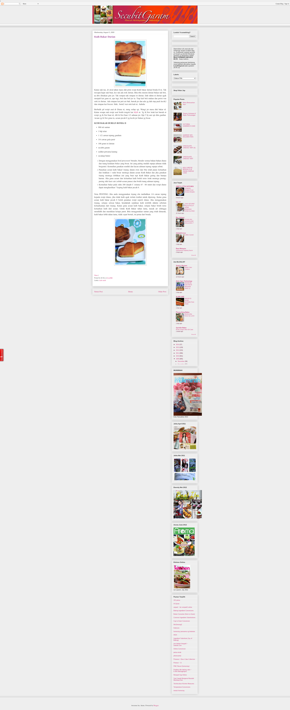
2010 (178, 356)
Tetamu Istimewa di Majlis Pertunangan (189, 114)
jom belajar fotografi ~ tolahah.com (181, 644)
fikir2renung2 (178, 624)
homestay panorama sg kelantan (184, 631)
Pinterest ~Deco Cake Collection (184, 659)
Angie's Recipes (181, 265)
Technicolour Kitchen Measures (184, 683)
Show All (193, 255)
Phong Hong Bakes (182, 312)
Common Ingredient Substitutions (184, 617)
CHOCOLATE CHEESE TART (188, 157)
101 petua (177, 600)
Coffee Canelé (189, 235)
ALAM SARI (180, 296)
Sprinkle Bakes (181, 328)
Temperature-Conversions (182, 687)
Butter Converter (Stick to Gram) (184, 614)
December (181, 361)
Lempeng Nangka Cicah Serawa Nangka (190, 190)
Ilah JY (178, 202)
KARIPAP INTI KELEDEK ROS (188, 136)
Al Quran (176, 604)
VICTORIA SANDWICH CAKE (189, 125)
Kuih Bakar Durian (104, 36)
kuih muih (102, 280)
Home (130, 291)
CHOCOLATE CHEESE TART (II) (189, 147)
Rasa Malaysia (181, 248)
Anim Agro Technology (184, 281)
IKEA (175, 635)
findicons (176, 628)
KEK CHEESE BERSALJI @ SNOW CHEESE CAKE (188, 170)
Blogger (155, 705)
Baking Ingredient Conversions (184, 610)
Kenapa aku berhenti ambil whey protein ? (189, 221)
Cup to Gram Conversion (182, 621)
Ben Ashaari (180, 217)
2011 (178, 353)
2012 (178, 350)
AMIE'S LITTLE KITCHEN (184, 186)
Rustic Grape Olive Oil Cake (184, 329)
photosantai (177, 656)
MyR (136, 112)
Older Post (162, 291)
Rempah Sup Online (180, 675)
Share (96, 275)
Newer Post (98, 291)
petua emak (177, 652)
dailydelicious (181, 233)
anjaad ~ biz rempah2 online (183, 607)
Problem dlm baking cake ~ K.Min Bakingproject (183, 670)
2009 (178, 359)
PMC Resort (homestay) (181, 666)
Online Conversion (180, 649)
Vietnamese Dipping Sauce (184, 250)
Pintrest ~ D (177, 663)
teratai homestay (179, 690)
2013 (178, 347)
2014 (178, 344)
